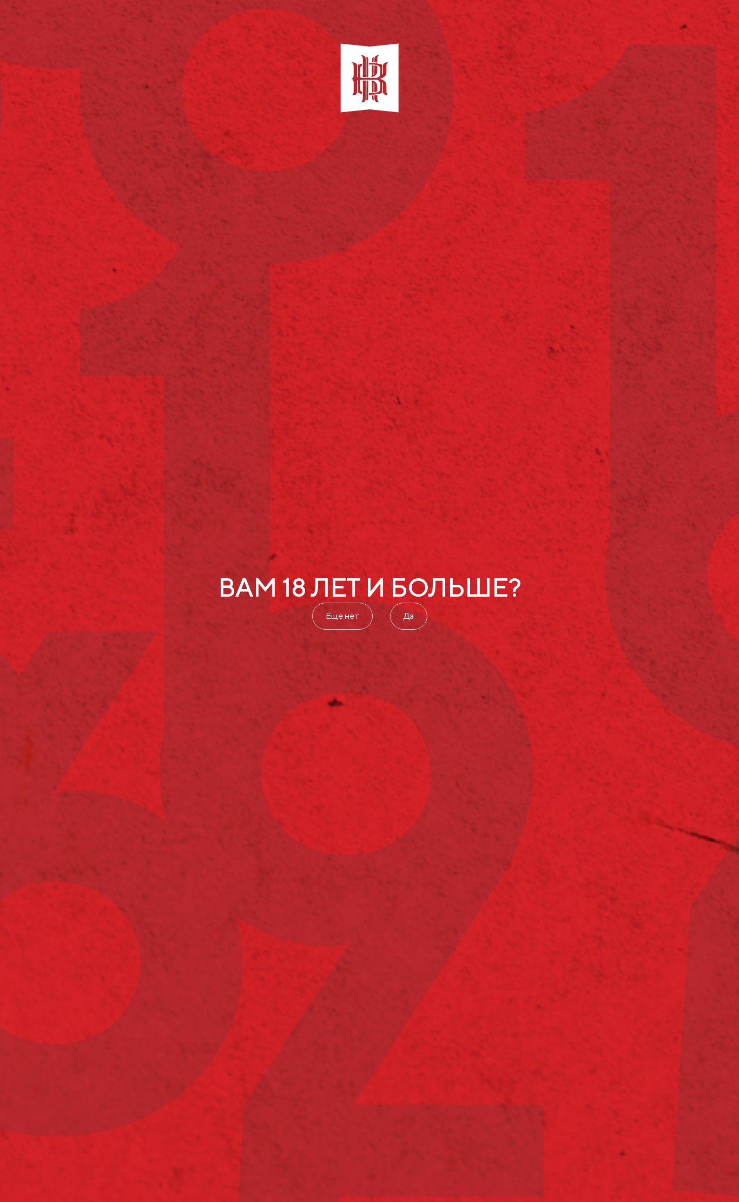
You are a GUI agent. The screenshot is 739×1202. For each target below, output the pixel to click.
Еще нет (342, 616)
